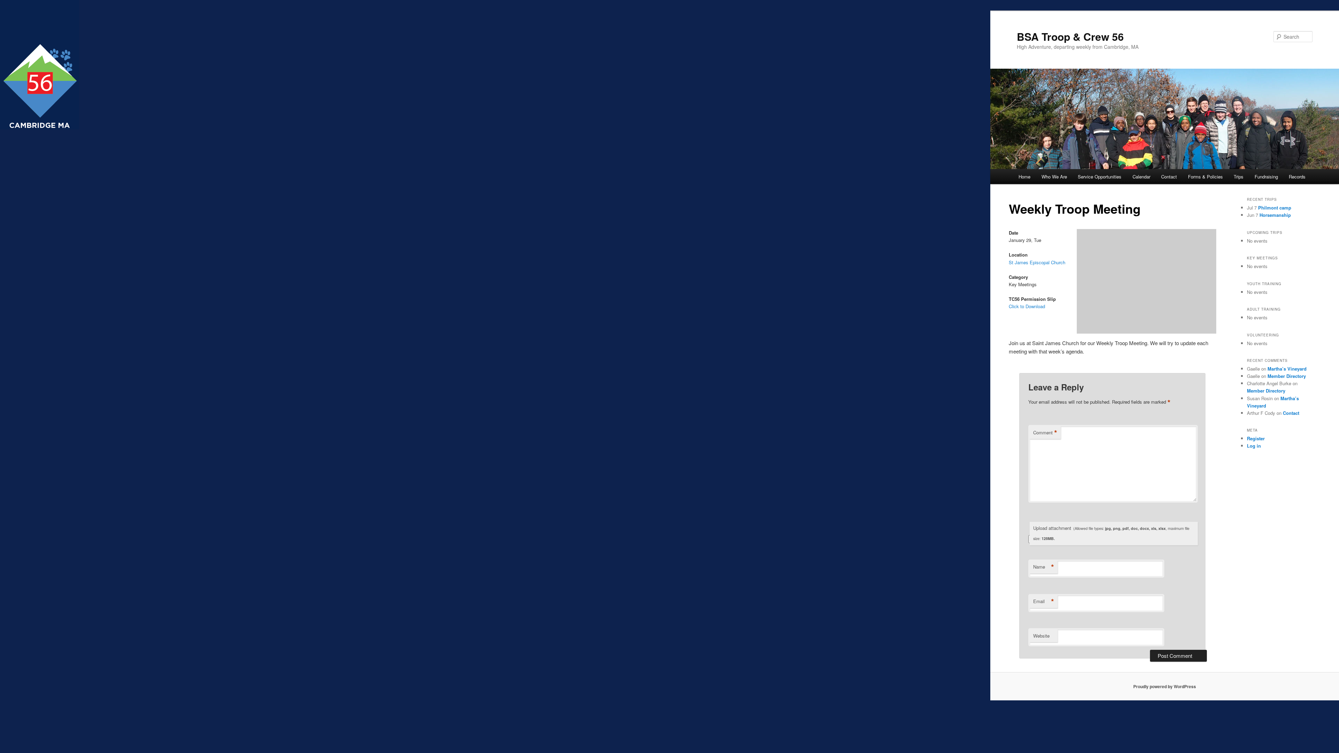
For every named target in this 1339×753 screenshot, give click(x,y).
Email (1043, 601)
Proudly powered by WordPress (1164, 686)
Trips (1238, 176)
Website (1041, 635)
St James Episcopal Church (1037, 262)
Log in (1254, 445)
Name (1043, 566)
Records (1297, 176)
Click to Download (1027, 306)
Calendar (1141, 176)
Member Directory (1287, 376)
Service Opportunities (1099, 176)
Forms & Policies (1205, 176)
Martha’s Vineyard (1287, 368)
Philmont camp (1274, 207)
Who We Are (1054, 176)
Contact (1169, 176)
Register (1256, 438)
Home (1024, 176)
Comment (1045, 432)
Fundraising (1266, 176)
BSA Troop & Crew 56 (1070, 36)
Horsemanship (1275, 215)
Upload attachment (1111, 533)
